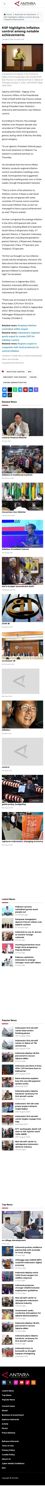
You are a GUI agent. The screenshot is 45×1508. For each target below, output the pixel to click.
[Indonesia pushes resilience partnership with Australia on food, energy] (7, 1251)
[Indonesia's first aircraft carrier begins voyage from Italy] (7, 1120)
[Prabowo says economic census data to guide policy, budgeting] (22, 789)
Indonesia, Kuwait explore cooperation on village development (21, 1239)
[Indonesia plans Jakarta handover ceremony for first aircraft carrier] (7, 1094)
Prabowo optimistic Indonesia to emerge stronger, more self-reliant (28, 960)
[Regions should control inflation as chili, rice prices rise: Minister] (22, 496)
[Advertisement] (22, 872)
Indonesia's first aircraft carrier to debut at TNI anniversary (26, 1043)
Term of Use (8, 1446)
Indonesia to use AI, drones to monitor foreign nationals (28, 934)
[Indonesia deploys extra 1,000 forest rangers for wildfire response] (7, 1276)
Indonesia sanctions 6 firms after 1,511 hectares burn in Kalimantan (28, 1068)
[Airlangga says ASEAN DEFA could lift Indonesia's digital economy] (7, 1263)
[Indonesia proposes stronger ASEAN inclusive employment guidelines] (7, 1289)
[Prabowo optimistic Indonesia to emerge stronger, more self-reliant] (7, 961)
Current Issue (8, 1406)
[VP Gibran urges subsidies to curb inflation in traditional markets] (22, 459)
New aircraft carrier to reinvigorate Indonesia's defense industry (26, 1144)
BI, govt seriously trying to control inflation (19, 728)
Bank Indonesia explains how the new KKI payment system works (27, 1081)
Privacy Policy (8, 1450)
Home (9, 14)
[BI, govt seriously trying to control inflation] (22, 714)
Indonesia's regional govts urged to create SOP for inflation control (21, 336)
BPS (30, 372)
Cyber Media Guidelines (13, 1463)
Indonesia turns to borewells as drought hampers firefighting (25, 1351)
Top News (7, 1204)
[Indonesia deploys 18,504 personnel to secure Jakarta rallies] (7, 1057)
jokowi (33, 377)
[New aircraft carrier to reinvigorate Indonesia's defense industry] (7, 1145)
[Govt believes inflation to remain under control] (22, 751)
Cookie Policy (8, 1454)
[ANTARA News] (25, 4)
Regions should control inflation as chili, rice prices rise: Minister (22, 510)
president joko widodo (15, 377)
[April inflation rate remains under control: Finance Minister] (22, 422)
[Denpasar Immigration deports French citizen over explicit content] (7, 923)
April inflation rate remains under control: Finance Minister (18, 436)
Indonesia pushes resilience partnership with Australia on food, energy (28, 1250)
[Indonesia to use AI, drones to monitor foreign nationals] (7, 935)
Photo (5, 1428)
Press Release (8, 1433)
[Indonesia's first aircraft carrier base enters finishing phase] (7, 1031)
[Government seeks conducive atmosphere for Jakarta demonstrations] (7, 1314)
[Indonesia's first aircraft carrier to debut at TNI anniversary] (7, 1044)
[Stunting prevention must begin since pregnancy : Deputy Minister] (7, 948)
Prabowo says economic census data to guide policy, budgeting (22, 802)
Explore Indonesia (10, 1419)
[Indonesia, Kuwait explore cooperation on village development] (22, 1224)
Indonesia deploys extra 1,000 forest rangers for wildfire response (26, 1275)
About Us (6, 1459)
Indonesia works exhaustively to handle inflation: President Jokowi (22, 547)
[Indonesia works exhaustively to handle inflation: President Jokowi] (22, 533)
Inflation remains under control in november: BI (19, 659)
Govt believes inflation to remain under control (21, 765)
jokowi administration (14, 382)
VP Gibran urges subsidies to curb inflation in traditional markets (19, 473)
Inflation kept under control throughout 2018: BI (22, 622)
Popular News (9, 1020)
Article (5, 1424)
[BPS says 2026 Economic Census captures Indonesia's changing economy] (22, 826)
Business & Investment (25, 14)
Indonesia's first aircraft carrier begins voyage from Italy (28, 1119)
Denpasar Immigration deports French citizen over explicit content (28, 922)
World (5, 1410)
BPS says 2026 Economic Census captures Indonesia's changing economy (22, 840)
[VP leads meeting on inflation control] (20, 681)
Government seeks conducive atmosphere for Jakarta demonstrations (28, 1313)
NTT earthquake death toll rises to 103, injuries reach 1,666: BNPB (28, 1131)
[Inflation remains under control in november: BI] (22, 645)
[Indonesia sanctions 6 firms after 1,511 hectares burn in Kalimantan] (7, 1069)
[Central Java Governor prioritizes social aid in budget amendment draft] (22, 571)
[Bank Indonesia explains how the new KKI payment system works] (7, 1082)
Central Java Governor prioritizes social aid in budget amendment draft (22, 585)
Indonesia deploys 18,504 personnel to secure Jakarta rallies (27, 1056)
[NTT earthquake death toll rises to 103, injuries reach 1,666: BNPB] (7, 1132)
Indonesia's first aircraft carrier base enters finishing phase (26, 1030)
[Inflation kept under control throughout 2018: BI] (22, 608)
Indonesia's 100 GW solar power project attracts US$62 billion (27, 1106)
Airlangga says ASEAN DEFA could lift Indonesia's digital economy (28, 1262)
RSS (4, 1468)
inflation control (15, 372)
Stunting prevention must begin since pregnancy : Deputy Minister (27, 947)
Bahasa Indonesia (10, 1441)
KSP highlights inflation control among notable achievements (21, 18)
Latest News (8, 899)
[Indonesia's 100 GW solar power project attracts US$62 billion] (7, 1107)
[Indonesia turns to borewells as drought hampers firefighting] (7, 1352)
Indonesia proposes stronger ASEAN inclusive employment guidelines (27, 1288)
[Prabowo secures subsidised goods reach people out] (7, 910)
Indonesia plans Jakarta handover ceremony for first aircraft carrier (26, 1094)
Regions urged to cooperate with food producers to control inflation (20, 347)
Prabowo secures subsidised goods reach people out (26, 909)
